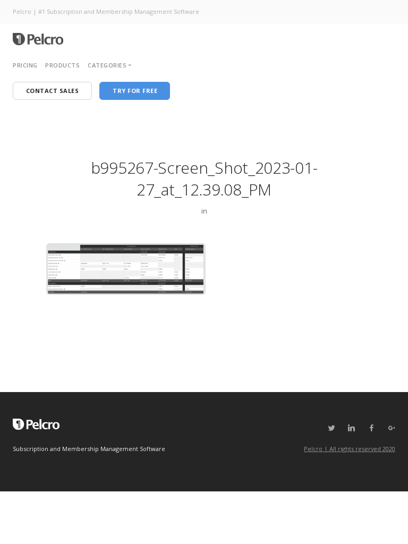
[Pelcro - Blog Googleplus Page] (391, 428)
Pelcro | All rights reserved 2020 (349, 449)
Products (62, 65)
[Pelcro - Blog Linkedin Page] (351, 428)
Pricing (25, 65)
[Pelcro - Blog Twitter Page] (331, 428)
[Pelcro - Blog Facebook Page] (371, 428)
